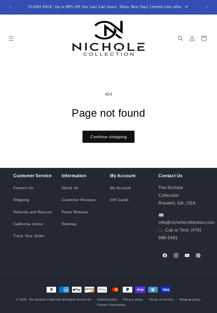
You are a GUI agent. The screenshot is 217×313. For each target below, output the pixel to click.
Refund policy (107, 299)
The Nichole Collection (45, 299)
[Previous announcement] (10, 7)
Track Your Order (29, 236)
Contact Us (23, 188)
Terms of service (161, 299)
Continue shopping (108, 136)
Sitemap (69, 224)
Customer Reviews (79, 200)
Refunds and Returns (32, 212)
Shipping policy (190, 299)
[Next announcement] (207, 7)
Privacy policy (133, 299)
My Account (120, 188)
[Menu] (11, 38)
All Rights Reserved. (77, 299)
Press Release (75, 212)
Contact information (111, 304)
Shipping (21, 200)
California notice (28, 224)
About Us (70, 188)
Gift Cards (119, 200)
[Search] (180, 38)
